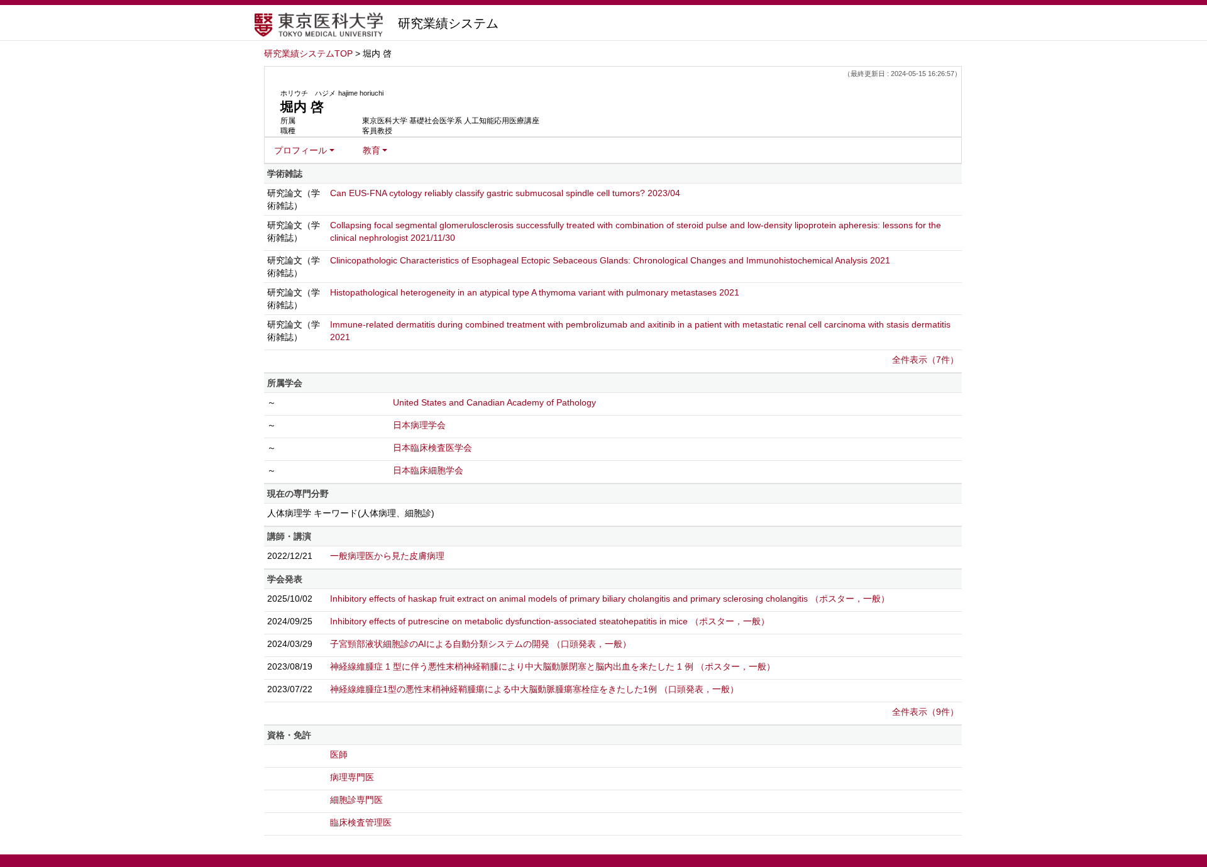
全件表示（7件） (925, 360)
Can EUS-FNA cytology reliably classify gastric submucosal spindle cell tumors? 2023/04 (505, 193)
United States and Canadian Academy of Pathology (494, 402)
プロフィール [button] (300, 150)
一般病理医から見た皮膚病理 (387, 556)
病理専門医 (352, 777)
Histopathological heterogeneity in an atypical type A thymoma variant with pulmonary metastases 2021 (534, 292)
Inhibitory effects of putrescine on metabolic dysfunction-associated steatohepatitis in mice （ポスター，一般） (549, 621)
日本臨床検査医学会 (432, 448)
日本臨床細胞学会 (428, 470)
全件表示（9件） (925, 712)
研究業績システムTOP (308, 53)
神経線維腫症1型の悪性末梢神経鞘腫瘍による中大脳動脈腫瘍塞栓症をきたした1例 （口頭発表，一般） (534, 689)
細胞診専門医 (356, 800)
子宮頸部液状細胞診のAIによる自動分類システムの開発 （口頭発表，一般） (480, 644)
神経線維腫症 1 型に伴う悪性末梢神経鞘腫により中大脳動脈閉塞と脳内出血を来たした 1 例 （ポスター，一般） (552, 666)
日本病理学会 (419, 425)
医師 (339, 754)
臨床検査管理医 (361, 822)
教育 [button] (371, 150)
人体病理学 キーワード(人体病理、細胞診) (350, 513)
